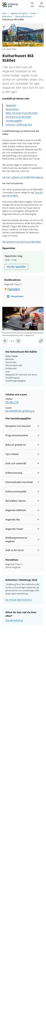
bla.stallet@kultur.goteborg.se (19, 410)
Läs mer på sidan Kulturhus (18, 599)
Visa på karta (17, 296)
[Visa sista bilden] (5, 341)
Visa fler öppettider (16, 266)
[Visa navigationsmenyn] (41, 4)
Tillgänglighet (13, 288)
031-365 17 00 (12, 402)
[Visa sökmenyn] (32, 4)
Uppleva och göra (18, 13)
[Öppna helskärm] (41, 341)
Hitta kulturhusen (23, 16)
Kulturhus (7, 16)
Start (4, 13)
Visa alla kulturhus (14, 620)
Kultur (34, 13)
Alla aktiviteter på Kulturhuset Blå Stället (21, 241)
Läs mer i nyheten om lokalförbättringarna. (23, 177)
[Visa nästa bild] (18, 341)
